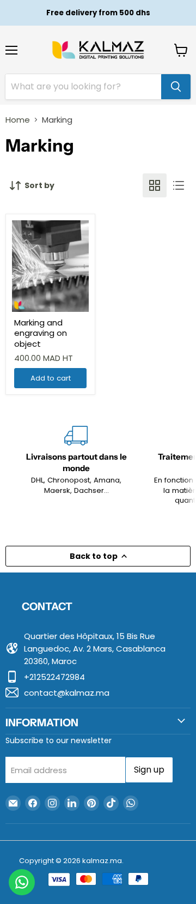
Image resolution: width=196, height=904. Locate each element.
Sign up (149, 769)
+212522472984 (54, 677)
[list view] (179, 185)
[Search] (176, 86)
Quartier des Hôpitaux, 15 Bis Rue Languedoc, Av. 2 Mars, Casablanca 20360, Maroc (95, 648)
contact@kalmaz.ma (66, 692)
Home (17, 119)
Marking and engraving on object (40, 333)
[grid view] (155, 185)
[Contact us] (22, 882)
